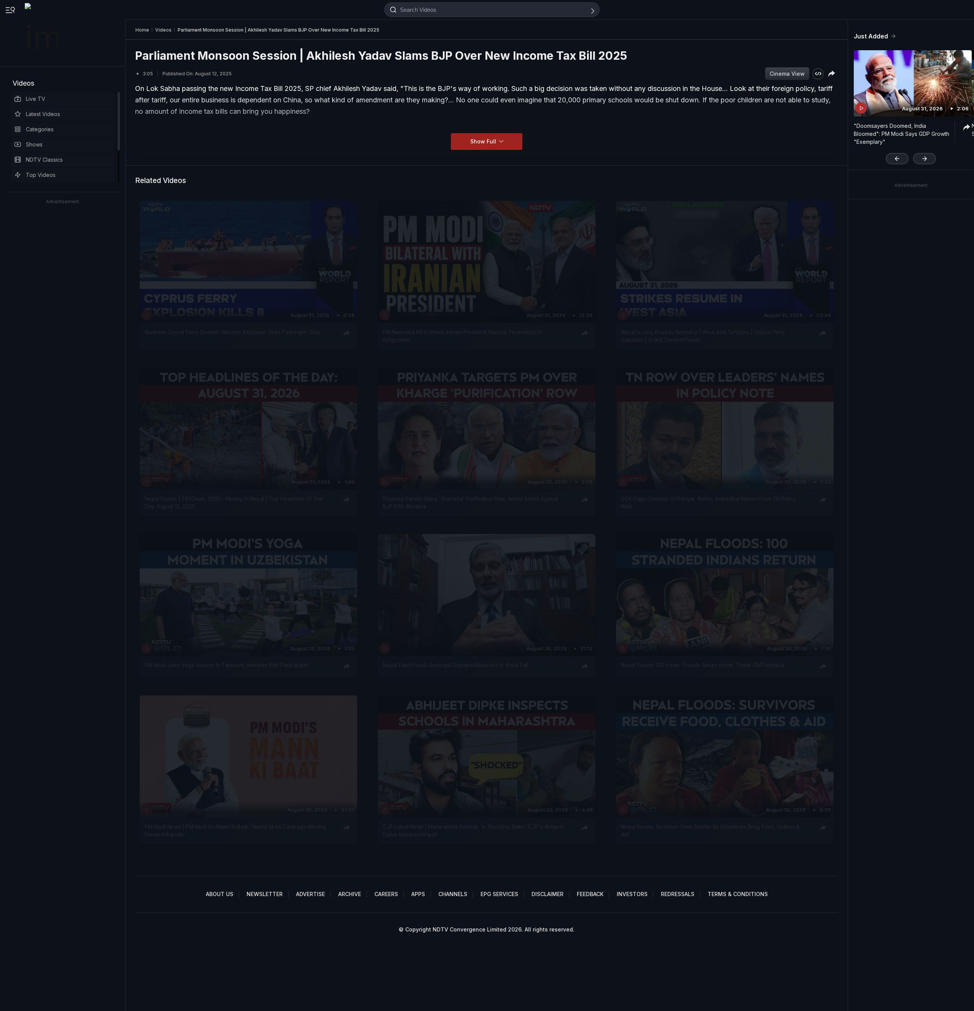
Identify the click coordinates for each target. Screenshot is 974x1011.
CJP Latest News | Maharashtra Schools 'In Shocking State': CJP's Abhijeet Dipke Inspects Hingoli (473, 830)
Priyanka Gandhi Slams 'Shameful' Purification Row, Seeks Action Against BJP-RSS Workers (470, 502)
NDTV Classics (44, 159)
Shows (34, 144)
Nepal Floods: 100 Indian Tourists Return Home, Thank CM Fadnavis (702, 665)
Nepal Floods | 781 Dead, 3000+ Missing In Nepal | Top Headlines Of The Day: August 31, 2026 (234, 502)
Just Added (871, 36)
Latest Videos (43, 114)
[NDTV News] (42, 33)
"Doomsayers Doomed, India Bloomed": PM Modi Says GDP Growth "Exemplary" (901, 134)
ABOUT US (219, 894)
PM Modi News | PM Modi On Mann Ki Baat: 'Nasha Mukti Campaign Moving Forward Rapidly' (235, 830)
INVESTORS (632, 894)
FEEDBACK (590, 894)
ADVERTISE (310, 894)
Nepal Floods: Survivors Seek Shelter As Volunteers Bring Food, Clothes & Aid (710, 830)
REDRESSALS (677, 894)
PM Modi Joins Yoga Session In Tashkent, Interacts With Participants (226, 665)
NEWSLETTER (265, 894)
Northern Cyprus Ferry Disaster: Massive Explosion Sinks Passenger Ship (232, 332)
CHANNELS (452, 894)
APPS (418, 894)
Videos (23, 83)
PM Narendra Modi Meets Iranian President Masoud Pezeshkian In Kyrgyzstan (462, 335)
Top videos (41, 175)
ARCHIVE (349, 894)
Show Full (484, 141)
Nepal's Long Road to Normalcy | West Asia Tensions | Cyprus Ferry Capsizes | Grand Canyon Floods (703, 335)
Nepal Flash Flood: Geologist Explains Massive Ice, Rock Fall (455, 665)
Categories (40, 129)
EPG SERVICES (499, 894)
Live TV (35, 99)
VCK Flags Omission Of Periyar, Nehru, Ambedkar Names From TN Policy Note (708, 502)
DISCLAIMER (547, 894)
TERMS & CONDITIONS (738, 894)
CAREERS (386, 894)
